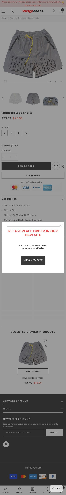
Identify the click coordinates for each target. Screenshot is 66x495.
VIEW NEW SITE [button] (33, 260)
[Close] (60, 226)
